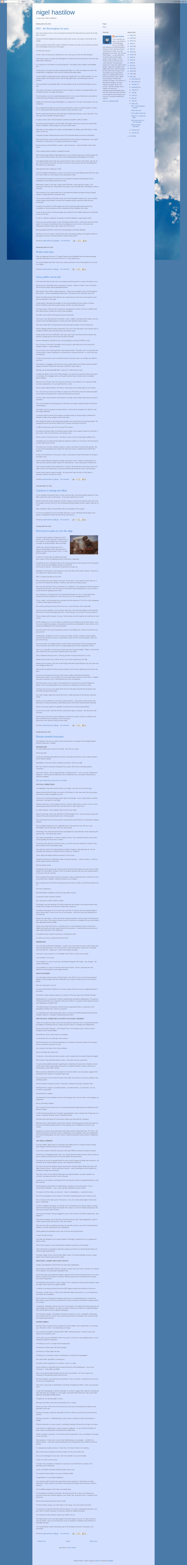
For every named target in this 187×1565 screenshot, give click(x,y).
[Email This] (78, 241)
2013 (131, 71)
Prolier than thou (45, 251)
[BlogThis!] (80, 241)
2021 (131, 49)
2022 (131, 46)
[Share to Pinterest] (86, 241)
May (133, 98)
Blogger (110, 1561)
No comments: (66, 241)
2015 (131, 65)
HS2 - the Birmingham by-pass (52, 28)
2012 (131, 74)
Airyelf (98, 1561)
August (134, 90)
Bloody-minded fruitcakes (50, 736)
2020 (131, 52)
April (133, 101)
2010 (131, 136)
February (135, 130)
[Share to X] (82, 241)
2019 (131, 54)
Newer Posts (42, 1541)
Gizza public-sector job (48, 277)
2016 (131, 63)
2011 (131, 76)
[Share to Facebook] (84, 241)
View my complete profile (110, 101)
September (135, 87)
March (134, 103)
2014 (131, 68)
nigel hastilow (55, 12)
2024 (131, 41)
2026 (131, 35)
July (133, 92)
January (134, 132)
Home (68, 1541)
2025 (131, 38)
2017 (131, 60)
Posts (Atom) (72, 1547)
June (133, 95)
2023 (131, 43)
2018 (131, 57)
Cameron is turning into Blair (51, 490)
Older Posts (93, 1541)
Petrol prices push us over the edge (54, 530)
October (134, 84)
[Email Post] (73, 241)
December (135, 79)
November (135, 81)
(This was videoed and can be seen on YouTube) (51, 780)
